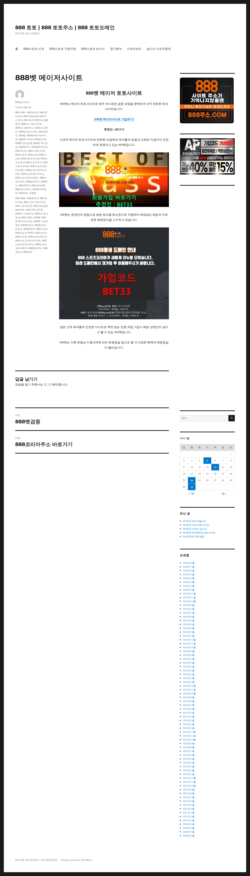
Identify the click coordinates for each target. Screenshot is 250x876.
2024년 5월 (189, 666)
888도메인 (27, 217)
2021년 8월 (189, 793)
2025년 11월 (189, 597)
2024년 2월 (189, 678)
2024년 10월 (189, 647)
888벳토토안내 (39, 146)
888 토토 (20, 209)
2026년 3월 (189, 582)
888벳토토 (29, 228)
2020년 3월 (189, 831)
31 (192, 487)
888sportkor (22, 102)
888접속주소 (33, 181)
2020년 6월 (189, 824)
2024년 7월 (189, 658)
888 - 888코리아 (30, 112)
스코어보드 (134, 48)
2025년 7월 (189, 612)
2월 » (224, 493)
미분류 (32, 193)
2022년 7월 (189, 751)
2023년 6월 (189, 708)
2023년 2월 (189, 724)
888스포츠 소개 (33, 48)
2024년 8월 (189, 655)
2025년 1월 (189, 635)
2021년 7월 (189, 797)
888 (17, 112)
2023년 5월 (189, 712)
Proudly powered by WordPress (76, 860)
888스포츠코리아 (37, 236)
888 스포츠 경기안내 (34, 202)
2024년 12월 (189, 639)
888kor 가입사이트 (31, 123)
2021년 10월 (189, 785)
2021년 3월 (189, 812)
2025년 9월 (189, 605)
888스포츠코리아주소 (32, 173)
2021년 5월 (189, 804)
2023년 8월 (189, 701)
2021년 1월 (189, 820)
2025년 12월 (189, 593)
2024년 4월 (189, 670)
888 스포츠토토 (23, 205)
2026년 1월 (189, 589)
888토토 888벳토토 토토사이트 (199, 532)
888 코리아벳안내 (33, 120)
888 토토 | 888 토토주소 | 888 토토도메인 (65, 27)
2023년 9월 (189, 697)
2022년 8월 (189, 747)
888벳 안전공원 (23, 143)
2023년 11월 (189, 689)
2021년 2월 (189, 816)
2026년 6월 (189, 570)
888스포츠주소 (34, 162)
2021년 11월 (189, 781)
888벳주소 (24, 146)
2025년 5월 (189, 620)
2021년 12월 (189, 778)
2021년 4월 (189, 808)
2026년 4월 (189, 578)
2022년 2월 (189, 770)
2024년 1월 (189, 682)
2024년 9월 (189, 651)
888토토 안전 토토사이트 (196, 525)
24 (192, 480)
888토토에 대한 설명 (193, 536)
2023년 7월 (189, 705)
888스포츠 (21, 154)
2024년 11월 (189, 643)
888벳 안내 (40, 139)
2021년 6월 (189, 801)
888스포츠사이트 (30, 158)
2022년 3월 (189, 766)
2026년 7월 (189, 566)
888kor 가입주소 (24, 213)
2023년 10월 (189, 693)
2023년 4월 (189, 716)
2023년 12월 (189, 685)
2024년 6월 (189, 662)
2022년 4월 (189, 762)
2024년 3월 (189, 674)
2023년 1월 (189, 728)
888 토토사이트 (34, 209)
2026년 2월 (189, 585)
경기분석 (116, 48)
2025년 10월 (189, 601)
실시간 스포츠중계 (159, 48)
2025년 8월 (189, 609)
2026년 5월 (189, 574)
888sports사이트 (28, 131)
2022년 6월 (189, 755)
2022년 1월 (189, 774)
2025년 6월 (189, 616)
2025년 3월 (189, 628)
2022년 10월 (189, 739)
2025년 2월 (189, 632)
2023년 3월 (189, 720)
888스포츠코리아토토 (27, 177)
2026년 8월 (189, 562)
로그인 (48, 384)
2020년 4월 (189, 828)
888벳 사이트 (26, 139)
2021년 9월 (189, 789)
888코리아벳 (38, 185)
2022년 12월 (189, 731)
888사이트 (21, 150)
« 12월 (191, 493)
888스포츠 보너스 (93, 48)
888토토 (23, 193)
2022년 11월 (189, 735)
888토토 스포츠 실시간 (195, 528)
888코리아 (24, 185)
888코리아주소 (23, 189)
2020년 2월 (189, 835)
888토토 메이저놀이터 (194, 521)
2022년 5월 (189, 758)
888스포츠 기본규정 (62, 48)
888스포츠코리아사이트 (28, 240)
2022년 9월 (189, 743)
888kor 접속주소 (24, 127)
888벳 (22, 135)
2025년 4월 (189, 624)
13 (215, 467)
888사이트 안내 (36, 150)
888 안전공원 (30, 116)
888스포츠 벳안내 (24, 232)
